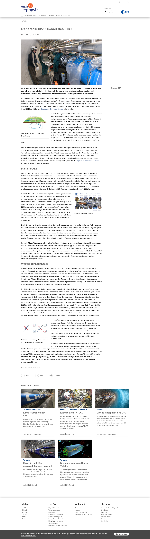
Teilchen (28, 16)
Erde (58, 16)
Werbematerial (106, 516)
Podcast (77, 510)
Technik (51, 16)
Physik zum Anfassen (55, 521)
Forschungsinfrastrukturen (57, 525)
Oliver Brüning (26, 35)
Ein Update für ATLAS (71, 413)
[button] (25, 375)
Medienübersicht (80, 508)
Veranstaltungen (54, 510)
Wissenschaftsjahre (55, 516)
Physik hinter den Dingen (83, 514)
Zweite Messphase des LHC (111, 413)
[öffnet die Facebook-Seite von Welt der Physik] (116, 2)
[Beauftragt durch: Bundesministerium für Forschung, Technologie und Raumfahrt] (111, 12)
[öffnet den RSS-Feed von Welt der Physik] (122, 2)
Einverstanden (121, 534)
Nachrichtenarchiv (80, 512)
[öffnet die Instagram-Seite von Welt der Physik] (119, 2)
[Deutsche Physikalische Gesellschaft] (124, 12)
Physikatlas (52, 512)
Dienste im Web (106, 514)
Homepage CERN (116, 88)
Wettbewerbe (53, 523)
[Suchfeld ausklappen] (128, 2)
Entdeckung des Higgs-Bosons (52, 109)
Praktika (103, 519)
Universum (65, 16)
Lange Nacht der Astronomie (58, 519)
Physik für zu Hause (55, 508)
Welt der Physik (26, 367)
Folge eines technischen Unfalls (87, 161)
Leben (43, 16)
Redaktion (104, 510)
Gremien (104, 512)
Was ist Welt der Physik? (109, 508)
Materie (36, 16)
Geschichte (104, 521)
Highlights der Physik (55, 514)
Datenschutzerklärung (28, 536)
